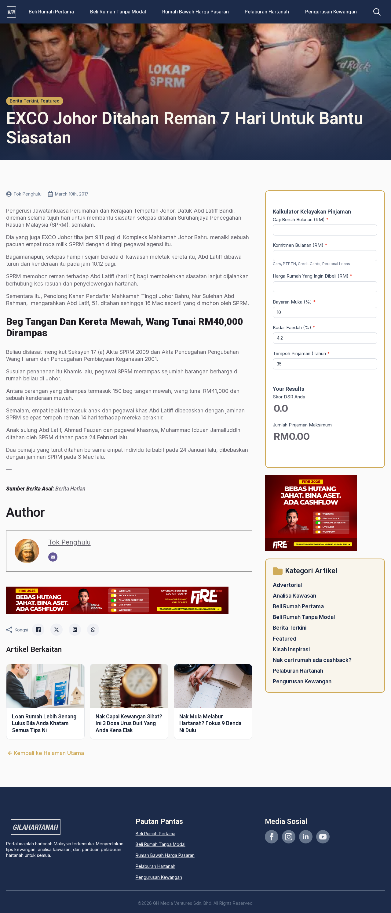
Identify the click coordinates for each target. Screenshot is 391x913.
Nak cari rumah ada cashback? (312, 660)
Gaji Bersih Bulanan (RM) (301, 219)
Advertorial (287, 585)
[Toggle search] (377, 12)
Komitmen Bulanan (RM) (300, 245)
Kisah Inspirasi (291, 649)
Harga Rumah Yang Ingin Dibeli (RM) (313, 276)
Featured (284, 638)
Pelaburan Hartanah (267, 12)
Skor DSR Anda (289, 397)
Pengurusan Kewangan (331, 12)
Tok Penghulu (69, 542)
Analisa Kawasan (294, 595)
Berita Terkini (289, 627)
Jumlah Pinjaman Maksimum (302, 425)
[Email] (52, 557)
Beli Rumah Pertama (51, 12)
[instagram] (288, 836)
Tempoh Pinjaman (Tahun (301, 353)
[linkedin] (305, 836)
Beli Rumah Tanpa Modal (118, 12)
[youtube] (323, 836)
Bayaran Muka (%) (294, 302)
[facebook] (271, 836)
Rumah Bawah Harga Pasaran (195, 12)
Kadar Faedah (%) (294, 327)
